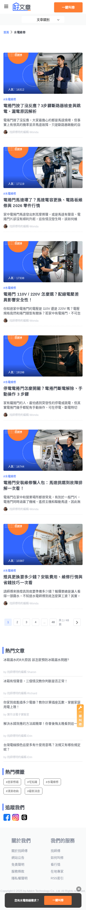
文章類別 (43, 20)
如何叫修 (57, 857)
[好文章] (22, 6)
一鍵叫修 (68, 7)
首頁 (6, 32)
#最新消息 (33, 791)
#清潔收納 (12, 791)
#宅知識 (32, 782)
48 (53, 622)
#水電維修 (52, 782)
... (44, 622)
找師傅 (55, 851)
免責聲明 (17, 864)
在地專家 (57, 871)
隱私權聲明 (19, 878)
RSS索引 (57, 878)
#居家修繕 (12, 782)
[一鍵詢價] (80, 726)
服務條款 (17, 871)
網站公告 (17, 857)
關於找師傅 (19, 851)
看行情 (55, 864)
